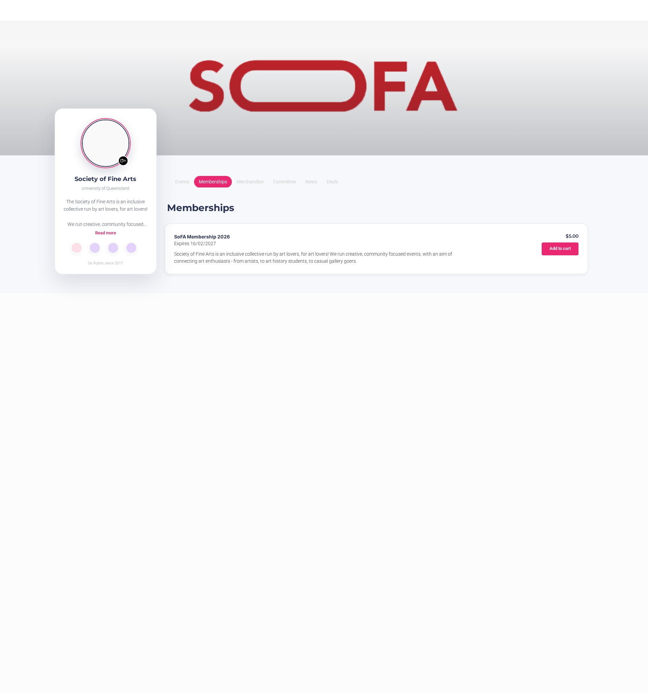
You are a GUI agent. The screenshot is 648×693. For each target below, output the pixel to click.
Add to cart (548, 251)
